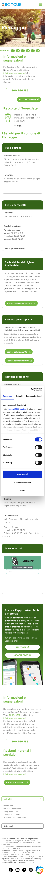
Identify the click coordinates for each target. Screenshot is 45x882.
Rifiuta (22, 491)
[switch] (38, 447)
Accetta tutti (22, 474)
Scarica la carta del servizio (20, 303)
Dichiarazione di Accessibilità (15, 817)
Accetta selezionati (22, 482)
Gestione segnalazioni (12, 808)
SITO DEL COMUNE (27, 99)
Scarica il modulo (15, 782)
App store (21, 647)
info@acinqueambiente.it (14, 73)
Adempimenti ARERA (12, 814)
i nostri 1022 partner (17, 409)
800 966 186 (19, 90)
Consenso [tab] (7, 396)
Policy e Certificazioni (12, 811)
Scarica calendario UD (17, 352)
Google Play (21, 655)
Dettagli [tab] (19, 396)
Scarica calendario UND (18, 360)
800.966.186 (14, 715)
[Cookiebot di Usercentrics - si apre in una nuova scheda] (31, 389)
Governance (8, 805)
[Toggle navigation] (41, 4)
